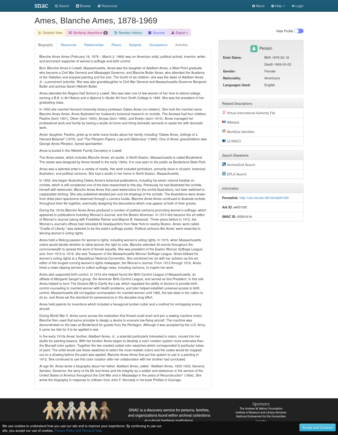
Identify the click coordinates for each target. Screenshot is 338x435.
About (259, 5)
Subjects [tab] (135, 44)
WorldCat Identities (241, 131)
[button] (278, 5)
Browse (85, 5)
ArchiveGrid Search (241, 164)
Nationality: (232, 78)
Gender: (229, 71)
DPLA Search (236, 174)
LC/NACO (234, 141)
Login (299, 5)
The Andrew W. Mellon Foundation (261, 408)
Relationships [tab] (94, 44)
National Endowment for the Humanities (261, 416)
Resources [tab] (68, 44)
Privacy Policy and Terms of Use (77, 430)
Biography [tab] (45, 44)
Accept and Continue (317, 427)
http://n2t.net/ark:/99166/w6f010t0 (264, 197)
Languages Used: (237, 85)
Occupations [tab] (158, 44)
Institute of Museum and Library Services (261, 412)
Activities (181, 44)
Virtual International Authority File (251, 113)
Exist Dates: (232, 57)
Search (63, 5)
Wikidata (233, 122)
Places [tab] (116, 44)
